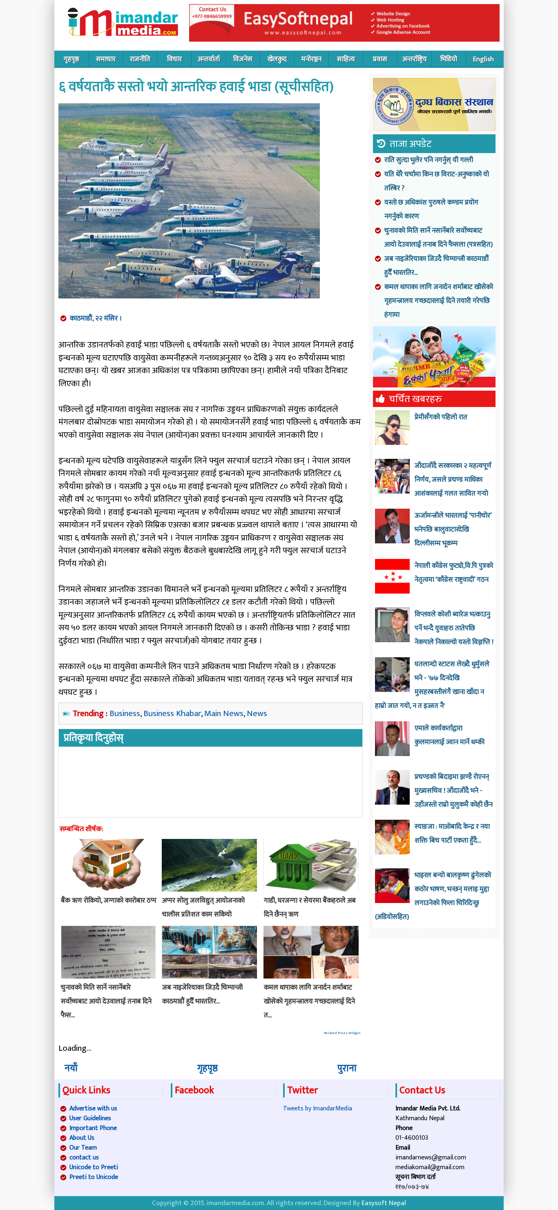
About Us (81, 1137)
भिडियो (448, 59)
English (483, 59)
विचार (174, 59)
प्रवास (380, 59)
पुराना (347, 1068)
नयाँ (71, 1068)
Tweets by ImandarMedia (317, 1108)
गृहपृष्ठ (71, 59)
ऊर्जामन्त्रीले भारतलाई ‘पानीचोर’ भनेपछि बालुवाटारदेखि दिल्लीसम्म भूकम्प (453, 529)
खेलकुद (277, 59)
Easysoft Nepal (384, 1203)
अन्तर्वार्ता (209, 59)
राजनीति (140, 59)
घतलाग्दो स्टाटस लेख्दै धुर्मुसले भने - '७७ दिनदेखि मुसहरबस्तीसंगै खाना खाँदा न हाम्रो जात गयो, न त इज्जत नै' (432, 685)
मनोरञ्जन (311, 59)
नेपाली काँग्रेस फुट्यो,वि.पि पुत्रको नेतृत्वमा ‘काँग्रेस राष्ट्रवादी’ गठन (454, 572)
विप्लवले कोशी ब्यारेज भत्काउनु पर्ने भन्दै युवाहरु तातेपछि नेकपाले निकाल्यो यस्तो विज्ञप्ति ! (454, 628)
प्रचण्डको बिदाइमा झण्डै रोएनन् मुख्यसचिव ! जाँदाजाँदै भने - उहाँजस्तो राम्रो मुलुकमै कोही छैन (454, 790)
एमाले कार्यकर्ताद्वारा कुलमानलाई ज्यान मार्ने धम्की (449, 735)
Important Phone (93, 1128)
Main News (223, 713)
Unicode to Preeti (93, 1167)
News (257, 713)
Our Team (83, 1147)
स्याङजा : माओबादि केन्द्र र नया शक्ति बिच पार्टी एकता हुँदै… (452, 833)
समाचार (106, 59)
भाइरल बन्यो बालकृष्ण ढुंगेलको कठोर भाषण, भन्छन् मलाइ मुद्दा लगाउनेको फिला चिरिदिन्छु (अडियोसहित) (433, 896)
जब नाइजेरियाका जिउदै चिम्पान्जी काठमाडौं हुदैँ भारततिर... (436, 265)
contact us (84, 1157)
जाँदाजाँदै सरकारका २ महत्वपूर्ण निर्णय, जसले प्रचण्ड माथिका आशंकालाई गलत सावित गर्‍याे (453, 479)
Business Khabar (172, 713)
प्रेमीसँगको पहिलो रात (441, 417)
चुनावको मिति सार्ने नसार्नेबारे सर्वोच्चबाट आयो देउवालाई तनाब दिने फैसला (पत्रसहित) (438, 237)
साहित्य (346, 59)
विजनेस (242, 59)
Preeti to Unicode (93, 1177)
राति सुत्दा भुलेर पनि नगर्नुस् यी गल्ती (428, 160)
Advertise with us (93, 1108)
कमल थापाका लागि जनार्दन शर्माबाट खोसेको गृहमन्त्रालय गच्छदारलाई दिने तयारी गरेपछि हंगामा (438, 300)
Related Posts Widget (342, 1033)
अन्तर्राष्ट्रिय (414, 59)
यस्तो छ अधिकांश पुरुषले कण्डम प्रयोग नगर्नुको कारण (431, 209)
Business (124, 713)
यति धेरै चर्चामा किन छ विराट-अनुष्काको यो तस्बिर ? (436, 181)
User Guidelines (90, 1118)
